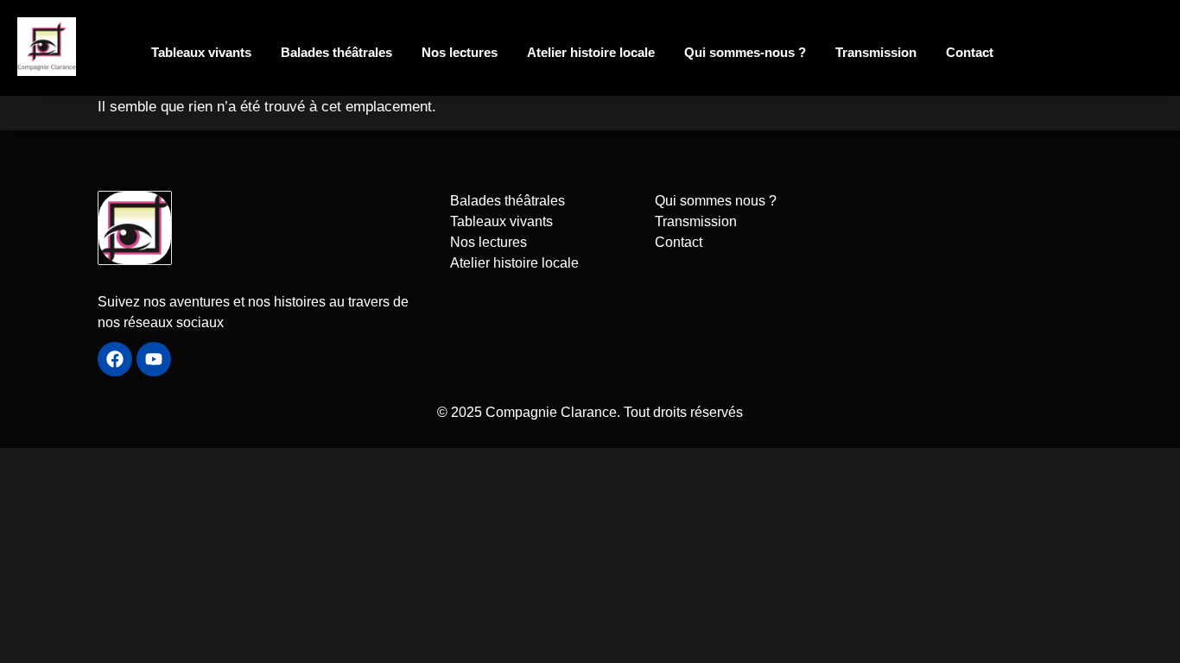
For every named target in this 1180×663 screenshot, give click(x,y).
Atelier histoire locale (591, 52)
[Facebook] (115, 359)
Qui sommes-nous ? (745, 52)
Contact (969, 52)
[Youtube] (153, 359)
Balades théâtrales (336, 52)
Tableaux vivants (201, 52)
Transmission (876, 52)
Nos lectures (460, 52)
